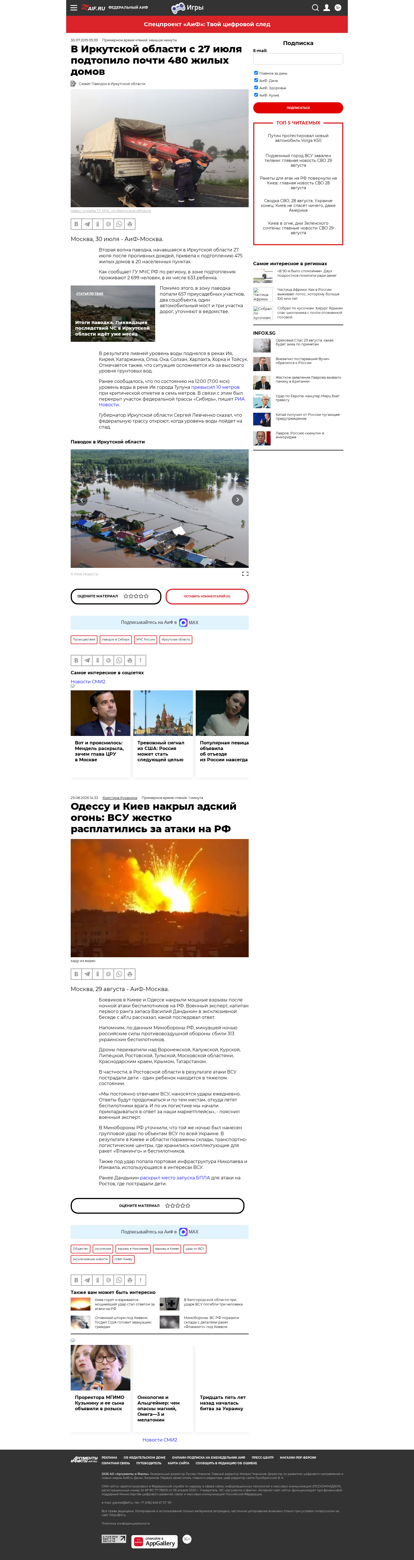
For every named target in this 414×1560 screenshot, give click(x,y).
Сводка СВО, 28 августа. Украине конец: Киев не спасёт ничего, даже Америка (298, 205)
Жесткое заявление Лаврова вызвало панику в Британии (308, 379)
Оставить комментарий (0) (207, 596)
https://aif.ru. (117, 1515)
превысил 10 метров (215, 387)
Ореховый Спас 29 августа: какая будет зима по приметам (304, 342)
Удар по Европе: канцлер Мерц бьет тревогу (308, 398)
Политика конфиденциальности (126, 1523)
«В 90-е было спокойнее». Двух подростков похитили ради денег (307, 273)
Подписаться (298, 108)
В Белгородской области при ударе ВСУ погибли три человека (213, 1302)
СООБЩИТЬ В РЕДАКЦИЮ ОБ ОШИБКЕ (226, 1463)
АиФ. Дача (268, 81)
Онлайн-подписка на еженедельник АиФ (208, 1457)
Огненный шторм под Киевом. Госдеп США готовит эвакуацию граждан (123, 1322)
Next (237, 500)
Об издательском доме (145, 1457)
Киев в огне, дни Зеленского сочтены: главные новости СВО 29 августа (298, 228)
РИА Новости (86, 574)
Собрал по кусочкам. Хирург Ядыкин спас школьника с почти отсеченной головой (310, 312)
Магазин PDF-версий (298, 1457)
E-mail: (260, 50)
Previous (82, 500)
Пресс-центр (262, 1457)
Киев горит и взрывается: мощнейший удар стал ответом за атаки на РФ (125, 1304)
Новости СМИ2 (88, 681)
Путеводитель (148, 1463)
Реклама (109, 1457)
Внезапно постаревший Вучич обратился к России (302, 361)
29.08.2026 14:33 (84, 798)
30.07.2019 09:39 (84, 40)
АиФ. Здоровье (272, 88)
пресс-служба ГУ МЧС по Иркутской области (111, 211)
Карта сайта (178, 1463)
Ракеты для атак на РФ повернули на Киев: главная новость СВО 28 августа (298, 183)
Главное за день (273, 73)
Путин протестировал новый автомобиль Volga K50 (298, 138)
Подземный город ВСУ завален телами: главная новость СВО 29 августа (298, 160)
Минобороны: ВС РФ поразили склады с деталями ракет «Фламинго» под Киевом (211, 1322)
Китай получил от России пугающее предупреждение (308, 417)
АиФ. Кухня (269, 95)
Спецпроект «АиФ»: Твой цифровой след (207, 24)
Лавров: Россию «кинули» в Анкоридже (300, 435)
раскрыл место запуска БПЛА (175, 1177)
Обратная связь (116, 1463)
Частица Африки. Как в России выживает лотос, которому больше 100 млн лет (308, 294)
